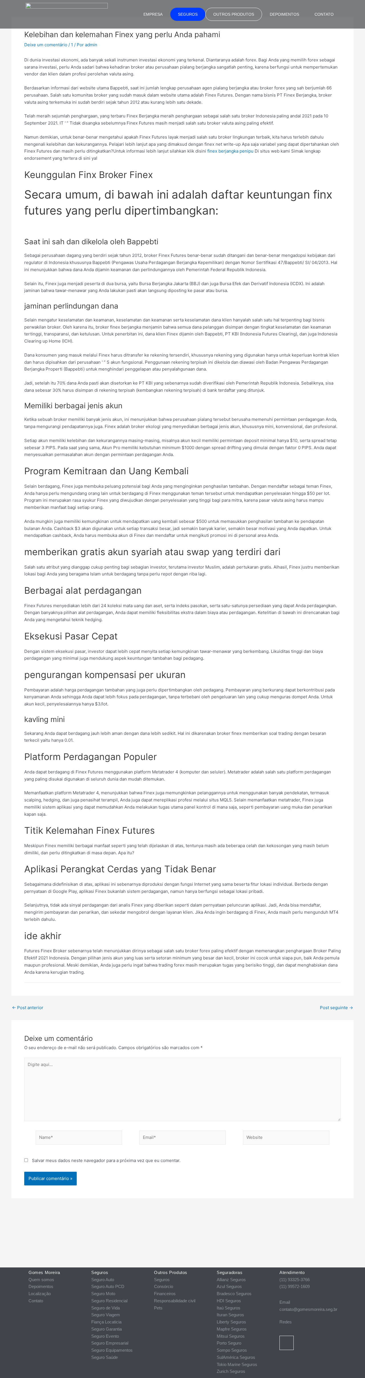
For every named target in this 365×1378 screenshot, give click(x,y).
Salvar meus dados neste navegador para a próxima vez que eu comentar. (106, 1160)
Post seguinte (336, 1007)
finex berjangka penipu (230, 151)
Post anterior (27, 1007)
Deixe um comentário (45, 44)
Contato (324, 14)
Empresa (153, 14)
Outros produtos (233, 14)
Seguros (188, 14)
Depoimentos (284, 14)
